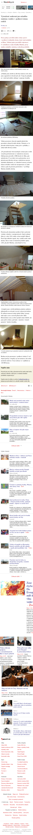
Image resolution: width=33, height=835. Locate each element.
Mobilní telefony (22, 810)
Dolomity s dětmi (5, 790)
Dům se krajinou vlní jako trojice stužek (19, 430)
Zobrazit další (16, 446)
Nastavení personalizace (21, 827)
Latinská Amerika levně (7, 787)
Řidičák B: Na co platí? (23, 785)
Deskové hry (8, 815)
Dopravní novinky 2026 (23, 783)
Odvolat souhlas (10, 827)
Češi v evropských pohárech (16, 799)
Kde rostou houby (11, 796)
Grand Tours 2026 (22, 756)
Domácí (11, 505)
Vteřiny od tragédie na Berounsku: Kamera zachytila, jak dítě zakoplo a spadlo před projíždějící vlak (20, 546)
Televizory (15, 815)
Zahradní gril (13, 807)
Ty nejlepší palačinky (22, 762)
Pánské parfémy (16, 817)
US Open (3, 768)
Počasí (11, 488)
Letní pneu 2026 (21, 778)
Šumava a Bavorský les (7, 783)
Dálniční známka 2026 (23, 781)
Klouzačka (12, 804)
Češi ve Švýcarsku (6, 785)
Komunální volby (5, 756)
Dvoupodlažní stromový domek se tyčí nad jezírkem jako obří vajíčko (21, 416)
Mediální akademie (7, 825)
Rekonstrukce (20, 390)
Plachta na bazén (18, 802)
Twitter (11, 823)
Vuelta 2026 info (21, 745)
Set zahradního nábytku (22, 804)
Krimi (11, 459)
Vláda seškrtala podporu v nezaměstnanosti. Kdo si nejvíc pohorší (7, 651)
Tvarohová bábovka (22, 768)
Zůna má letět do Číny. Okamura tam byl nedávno (15, 689)
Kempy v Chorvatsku (6, 778)
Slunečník (5, 804)
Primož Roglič (20, 754)
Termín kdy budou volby (7, 751)
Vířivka (19, 807)
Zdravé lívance (21, 766)
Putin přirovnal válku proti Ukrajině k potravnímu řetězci (24, 650)
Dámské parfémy (17, 812)
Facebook (6, 823)
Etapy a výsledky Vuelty (23, 747)
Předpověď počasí (24, 794)
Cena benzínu (21, 796)
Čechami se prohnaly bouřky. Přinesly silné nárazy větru (21, 485)
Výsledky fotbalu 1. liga (7, 764)
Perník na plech (21, 773)
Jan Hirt (19, 749)
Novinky (3, 25)
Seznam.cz (23, 2)
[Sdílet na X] (31, 386)
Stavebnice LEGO (7, 812)
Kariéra (22, 823)
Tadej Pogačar (21, 751)
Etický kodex (17, 825)
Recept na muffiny (22, 764)
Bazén (11, 802)
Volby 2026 (4, 745)
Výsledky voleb (5, 749)
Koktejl (11, 534)
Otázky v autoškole (22, 787)
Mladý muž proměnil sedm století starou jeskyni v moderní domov (19, 401)
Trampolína (27, 802)
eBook (4, 31)
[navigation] (2, 2)
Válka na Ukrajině (14, 473)
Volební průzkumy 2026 (7, 747)
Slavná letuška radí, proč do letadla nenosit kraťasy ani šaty (20, 516)
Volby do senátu (5, 754)
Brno (2, 392)
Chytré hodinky (23, 815)
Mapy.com (15, 794)
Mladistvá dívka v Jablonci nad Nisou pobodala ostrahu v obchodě (21, 456)
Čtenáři (14, 390)
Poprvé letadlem (5, 781)
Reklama (17, 823)
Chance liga (4, 762)
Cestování (12, 519)
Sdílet (10, 31)
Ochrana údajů (25, 825)
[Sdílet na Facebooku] (29, 386)
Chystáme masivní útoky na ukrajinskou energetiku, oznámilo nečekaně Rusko (19, 561)
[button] (16, 58)
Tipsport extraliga (5, 766)
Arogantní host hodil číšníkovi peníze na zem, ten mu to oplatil (20, 531)
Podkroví (28, 390)
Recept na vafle (21, 771)
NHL (2, 773)
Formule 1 (3, 771)
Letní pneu (26, 812)
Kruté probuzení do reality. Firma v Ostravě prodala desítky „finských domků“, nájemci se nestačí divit (20, 501)
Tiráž (26, 823)
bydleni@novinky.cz (24, 379)
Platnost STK (20, 790)
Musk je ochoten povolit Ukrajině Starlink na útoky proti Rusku (19, 470)
